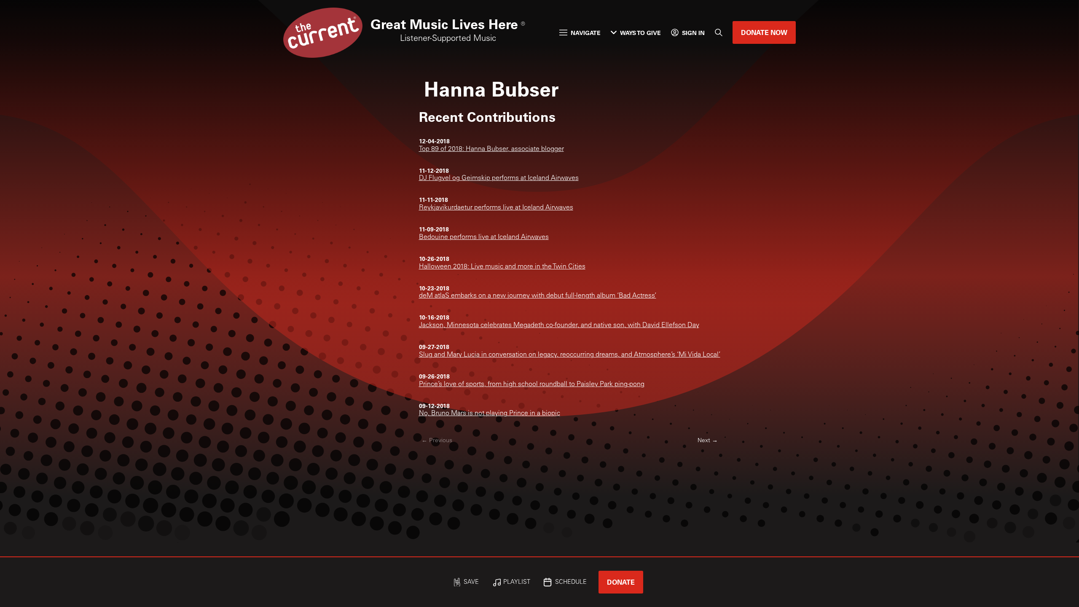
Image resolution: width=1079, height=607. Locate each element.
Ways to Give (640, 33)
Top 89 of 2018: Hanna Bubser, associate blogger (491, 149)
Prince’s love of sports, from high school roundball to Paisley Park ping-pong (531, 384)
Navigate (586, 33)
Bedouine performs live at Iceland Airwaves (484, 237)
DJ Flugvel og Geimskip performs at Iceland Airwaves (499, 178)
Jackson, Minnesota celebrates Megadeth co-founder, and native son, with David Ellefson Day (559, 325)
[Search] (718, 32)
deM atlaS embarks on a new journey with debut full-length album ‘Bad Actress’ (537, 296)
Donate (621, 581)
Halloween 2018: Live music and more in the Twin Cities (502, 266)
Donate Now (764, 32)
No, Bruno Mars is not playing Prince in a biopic (489, 413)
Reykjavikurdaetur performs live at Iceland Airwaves (496, 207)
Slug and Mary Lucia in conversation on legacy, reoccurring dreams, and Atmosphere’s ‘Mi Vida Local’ (569, 355)
